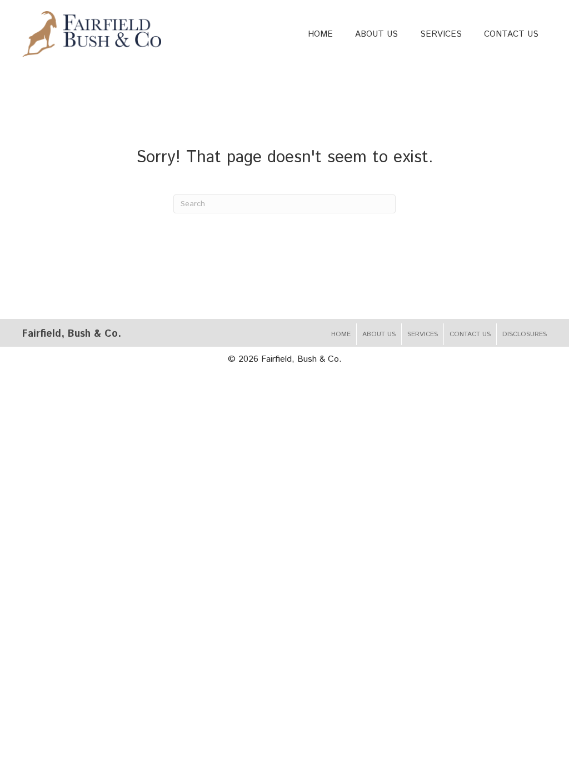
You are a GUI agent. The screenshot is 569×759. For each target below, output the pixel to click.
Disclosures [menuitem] (524, 334)
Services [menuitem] (422, 334)
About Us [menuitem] (379, 334)
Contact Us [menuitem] (470, 334)
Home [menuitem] (341, 334)
